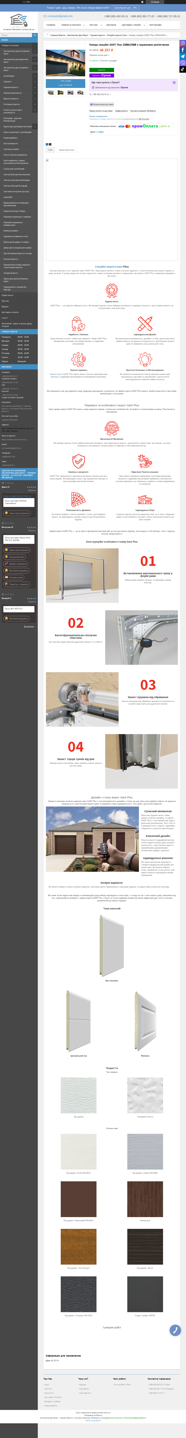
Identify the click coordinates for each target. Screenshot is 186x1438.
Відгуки (5, 306)
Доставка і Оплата (53, 1397)
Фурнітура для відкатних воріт (18, 126)
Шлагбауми (9, 76)
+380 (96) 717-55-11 (157, 1393)
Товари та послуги (10, 45)
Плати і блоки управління (15, 154)
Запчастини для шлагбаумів (17, 180)
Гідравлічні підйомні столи (16, 236)
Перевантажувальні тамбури (17, 216)
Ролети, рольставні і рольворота (13, 111)
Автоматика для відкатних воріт (16, 60)
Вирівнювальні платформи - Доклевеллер (16, 204)
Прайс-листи (7, 295)
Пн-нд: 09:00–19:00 (122, 1384)
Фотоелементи (11, 143)
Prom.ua (107, 1413)
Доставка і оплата (10, 312)
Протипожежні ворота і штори (18, 253)
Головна (50, 25)
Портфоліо (84, 1388)
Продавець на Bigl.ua (93, 1415)
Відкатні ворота (11, 98)
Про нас (5, 301)
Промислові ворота (13, 93)
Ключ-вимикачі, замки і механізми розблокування (16, 161)
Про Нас (48, 1388)
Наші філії (8, 197)
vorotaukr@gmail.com (11, 448)
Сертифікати (85, 1393)
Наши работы (51, 1405)
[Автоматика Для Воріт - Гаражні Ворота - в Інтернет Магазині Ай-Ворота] (19, 21)
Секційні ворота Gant (117, 35)
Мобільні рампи (11, 230)
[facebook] (47, 145)
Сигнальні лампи (11, 149)
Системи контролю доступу (16, 191)
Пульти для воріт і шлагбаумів (17, 132)
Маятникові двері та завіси (16, 242)
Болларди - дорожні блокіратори (13, 119)
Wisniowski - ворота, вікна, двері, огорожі (17, 324)
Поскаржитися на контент (112, 1418)
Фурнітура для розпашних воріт (16, 280)
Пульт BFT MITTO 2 (13, 609)
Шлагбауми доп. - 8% (125, 8)
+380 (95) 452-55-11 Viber (159, 1384)
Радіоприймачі (10, 137)
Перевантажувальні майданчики (13, 223)
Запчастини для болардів (15, 185)
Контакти (111, 25)
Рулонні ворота (11, 259)
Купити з (97, 75)
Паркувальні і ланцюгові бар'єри (15, 288)
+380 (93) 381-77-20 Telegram (161, 1388)
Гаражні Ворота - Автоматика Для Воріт (69, 35)
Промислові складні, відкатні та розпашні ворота (17, 266)
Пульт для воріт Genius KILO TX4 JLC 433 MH (17, 539)
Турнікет (8, 81)
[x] (50, 145)
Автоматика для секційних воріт (16, 69)
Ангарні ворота (11, 273)
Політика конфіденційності (135, 1418)
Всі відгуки (29, 626)
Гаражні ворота (11, 87)
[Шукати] (35, 35)
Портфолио (155, 25)
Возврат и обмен (52, 1401)
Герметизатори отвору (14, 211)
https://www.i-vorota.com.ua (14, 439)
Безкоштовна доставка (103, 104)
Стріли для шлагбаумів (14, 168)
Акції (47, 1384)
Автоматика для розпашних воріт (17, 52)
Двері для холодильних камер (17, 247)
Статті (5, 318)
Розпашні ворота (12, 104)
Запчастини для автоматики (17, 174)
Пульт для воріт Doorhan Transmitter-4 (15, 502)
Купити (101, 70)
